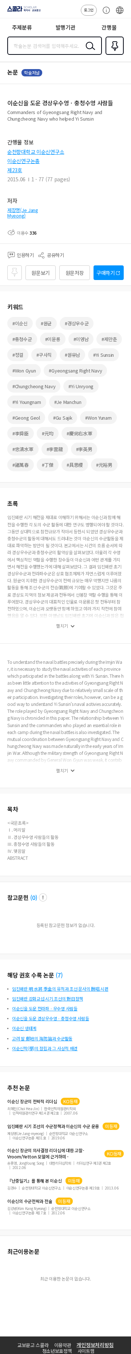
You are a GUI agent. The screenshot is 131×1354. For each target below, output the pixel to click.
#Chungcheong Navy (33, 386)
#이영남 (81, 339)
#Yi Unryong (81, 386)
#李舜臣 (20, 433)
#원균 (46, 323)
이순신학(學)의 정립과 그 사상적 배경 (45, 1048)
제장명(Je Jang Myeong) (22, 213)
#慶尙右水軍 (79, 433)
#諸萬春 (20, 464)
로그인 (89, 9)
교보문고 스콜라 (33, 1345)
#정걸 (17, 354)
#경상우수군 (76, 323)
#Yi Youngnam (26, 401)
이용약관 (62, 1345)
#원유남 (72, 354)
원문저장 (75, 272)
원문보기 (40, 272)
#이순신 (20, 323)
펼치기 (62, 625)
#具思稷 (75, 464)
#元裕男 (104, 464)
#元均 (47, 433)
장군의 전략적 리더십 (32, 1101)
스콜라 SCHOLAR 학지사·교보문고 (22, 11)
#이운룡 (52, 339)
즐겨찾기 (113, 54)
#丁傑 (47, 464)
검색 (89, 51)
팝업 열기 (43, 897)
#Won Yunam (98, 417)
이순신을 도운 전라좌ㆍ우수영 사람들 (45, 1008)
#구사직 (44, 354)
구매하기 (105, 272)
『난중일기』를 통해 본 (34, 1181)
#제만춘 (109, 339)
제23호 (14, 170)
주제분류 (22, 27)
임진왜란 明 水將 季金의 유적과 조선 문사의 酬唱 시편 (60, 989)
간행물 (109, 27)
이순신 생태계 (24, 1028)
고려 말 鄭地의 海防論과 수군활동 (42, 1038)
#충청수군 (22, 339)
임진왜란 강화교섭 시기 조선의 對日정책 (47, 998)
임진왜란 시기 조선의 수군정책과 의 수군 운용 (53, 1126)
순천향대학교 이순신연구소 (35, 151)
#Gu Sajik (62, 417)
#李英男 (84, 449)
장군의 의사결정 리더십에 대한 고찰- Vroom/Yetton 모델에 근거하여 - (45, 1153)
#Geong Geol (26, 417)
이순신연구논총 (23, 160)
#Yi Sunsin (103, 354)
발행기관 (66, 27)
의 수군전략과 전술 (29, 1201)
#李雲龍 (55, 449)
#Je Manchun (68, 401)
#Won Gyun (24, 370)
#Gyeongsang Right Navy (75, 370)
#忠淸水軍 (22, 449)
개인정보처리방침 (95, 1345)
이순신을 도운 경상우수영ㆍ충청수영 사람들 (50, 1018)
